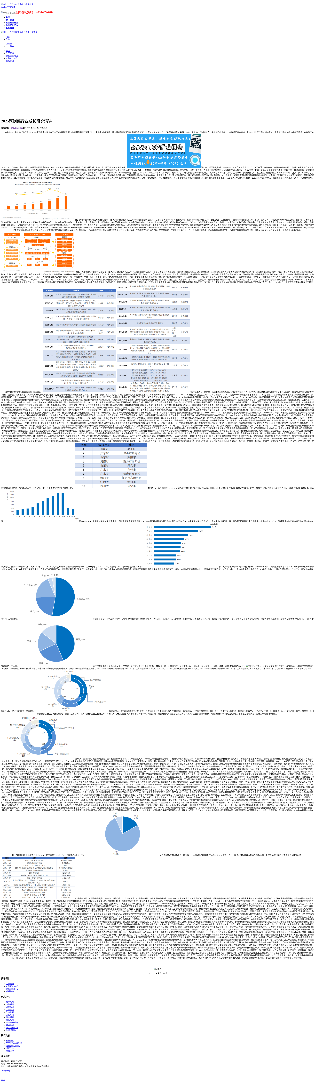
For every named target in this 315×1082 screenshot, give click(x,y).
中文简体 (10, 46)
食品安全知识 (17, 128)
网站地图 (6, 1071)
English (9, 44)
